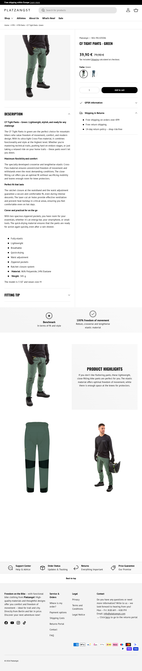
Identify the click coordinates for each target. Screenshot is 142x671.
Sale (61, 18)
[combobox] (78, 10)
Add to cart (119, 90)
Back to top (71, 578)
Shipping (95, 59)
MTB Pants (21, 25)
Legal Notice (78, 614)
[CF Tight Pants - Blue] (93, 74)
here (107, 617)
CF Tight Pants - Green (35, 25)
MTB (13, 25)
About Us (34, 18)
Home (6, 25)
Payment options (58, 612)
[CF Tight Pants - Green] (83, 74)
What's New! (48, 18)
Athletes (21, 18)
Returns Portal (57, 623)
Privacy (75, 599)
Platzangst (83, 38)
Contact (53, 629)
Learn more (35, 2)
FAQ (52, 635)
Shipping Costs (57, 618)
